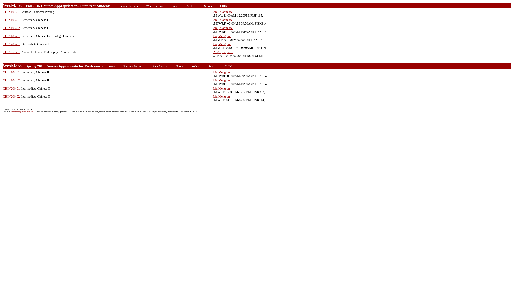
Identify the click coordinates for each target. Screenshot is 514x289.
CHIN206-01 (11, 88)
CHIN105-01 (11, 36)
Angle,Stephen (223, 52)
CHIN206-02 (11, 96)
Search (208, 6)
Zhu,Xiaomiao (223, 12)
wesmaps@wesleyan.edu (23, 112)
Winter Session (154, 6)
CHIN (223, 6)
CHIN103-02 (11, 28)
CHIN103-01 (11, 20)
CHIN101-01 (11, 12)
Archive (191, 6)
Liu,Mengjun (222, 36)
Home (174, 6)
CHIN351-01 (11, 52)
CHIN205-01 (11, 44)
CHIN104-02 (11, 80)
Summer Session (128, 6)
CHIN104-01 (11, 72)
